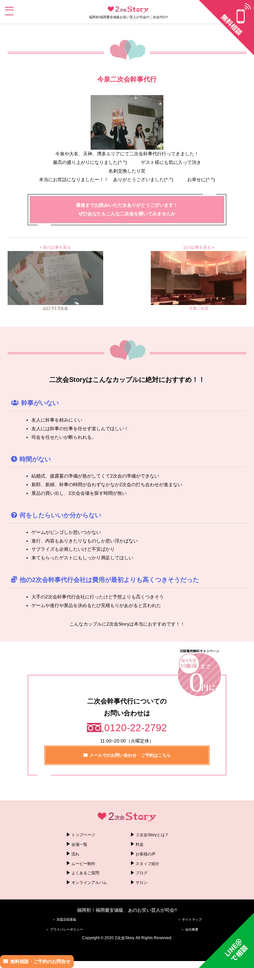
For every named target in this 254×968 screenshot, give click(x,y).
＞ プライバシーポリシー (64, 929)
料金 (140, 844)
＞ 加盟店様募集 (64, 919)
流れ (75, 854)
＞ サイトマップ (190, 919)
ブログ (142, 873)
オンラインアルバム (89, 882)
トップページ (83, 835)
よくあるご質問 (85, 873)
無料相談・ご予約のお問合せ (40, 961)
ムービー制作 (83, 863)
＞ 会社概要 (189, 929)
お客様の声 (145, 854)
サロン (142, 882)
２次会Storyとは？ (152, 835)
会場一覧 (79, 844)
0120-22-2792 (135, 727)
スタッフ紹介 (147, 863)
